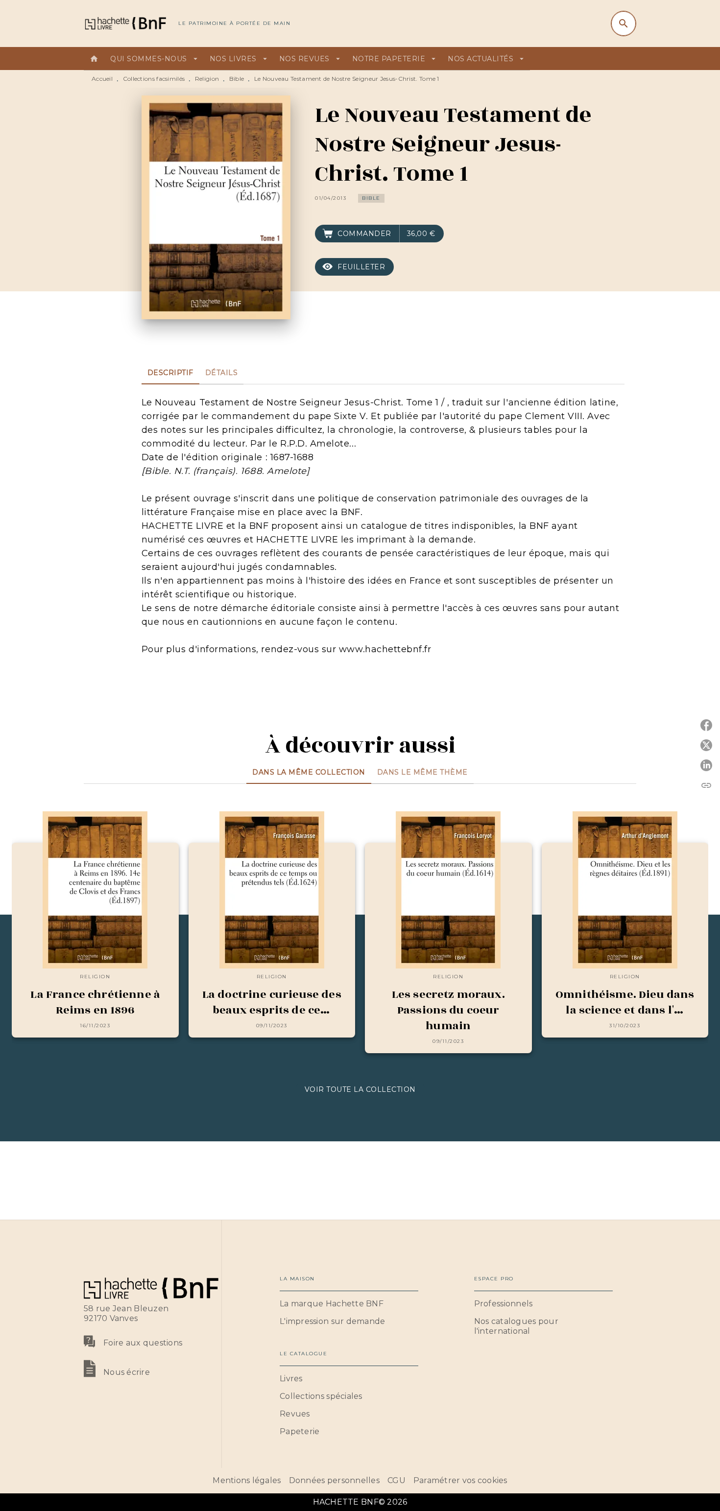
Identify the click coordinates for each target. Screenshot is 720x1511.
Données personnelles (334, 1480)
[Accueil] (125, 23)
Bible (236, 78)
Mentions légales (247, 1480)
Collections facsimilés (154, 78)
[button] (371, 198)
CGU (396, 1480)
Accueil (102, 78)
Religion (207, 78)
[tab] (94, 59)
